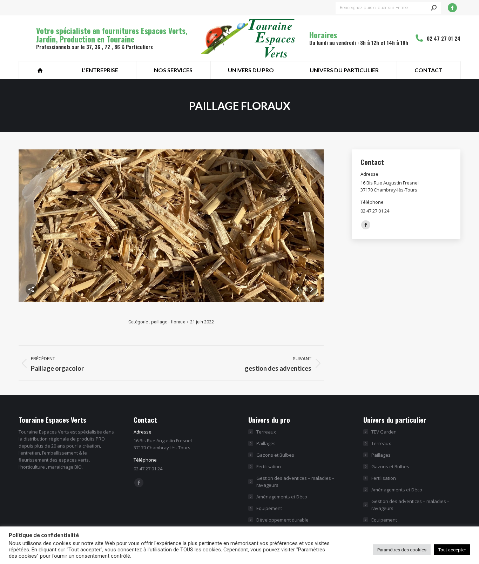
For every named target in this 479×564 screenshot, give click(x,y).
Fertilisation (268, 466)
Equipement (269, 508)
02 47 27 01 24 (443, 38)
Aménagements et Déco (281, 497)
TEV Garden (384, 432)
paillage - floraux (168, 321)
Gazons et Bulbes (275, 455)
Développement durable (282, 520)
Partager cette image (31, 289)
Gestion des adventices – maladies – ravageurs (295, 481)
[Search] (434, 8)
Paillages (266, 443)
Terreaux (266, 432)
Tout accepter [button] (452, 549)
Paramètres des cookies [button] (401, 549)
